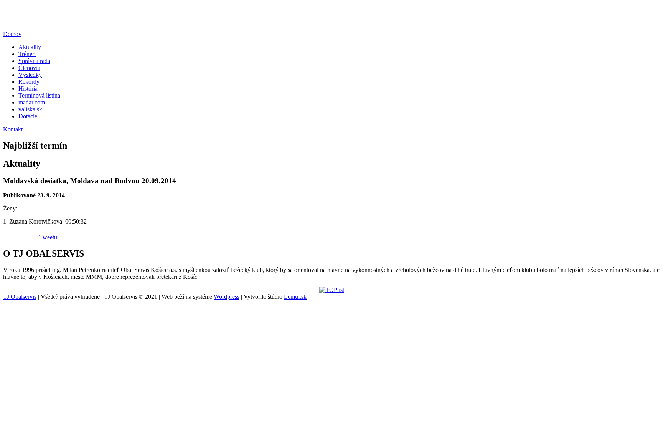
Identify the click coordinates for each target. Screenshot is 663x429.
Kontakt (13, 129)
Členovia (29, 68)
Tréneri (27, 54)
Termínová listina (39, 95)
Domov (12, 34)
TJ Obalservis (19, 296)
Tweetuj (49, 237)
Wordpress (226, 296)
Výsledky (30, 74)
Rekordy (29, 81)
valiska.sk (30, 109)
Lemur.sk (295, 296)
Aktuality (29, 47)
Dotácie (27, 116)
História (28, 88)
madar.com (31, 102)
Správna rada (34, 61)
